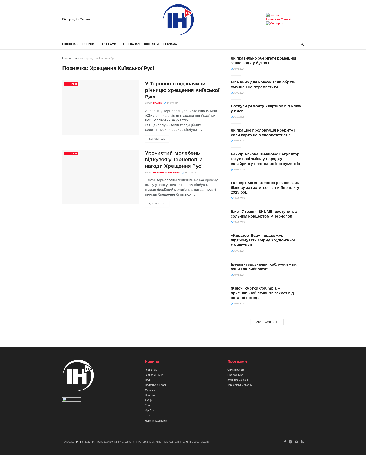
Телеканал (131, 44)
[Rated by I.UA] (71, 400)
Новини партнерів (156, 420)
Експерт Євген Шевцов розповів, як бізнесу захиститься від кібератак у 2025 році (265, 187)
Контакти (151, 44)
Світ (147, 415)
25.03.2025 (239, 303)
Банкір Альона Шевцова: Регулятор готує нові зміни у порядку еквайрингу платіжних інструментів (265, 159)
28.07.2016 (190, 172)
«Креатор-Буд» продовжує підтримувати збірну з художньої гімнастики (263, 240)
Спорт (148, 405)
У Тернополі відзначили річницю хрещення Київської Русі (182, 90)
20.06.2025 (239, 140)
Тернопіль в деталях (239, 385)
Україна (149, 410)
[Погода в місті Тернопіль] (285, 15)
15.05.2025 (239, 222)
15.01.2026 (239, 93)
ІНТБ (78, 441)
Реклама (170, 44)
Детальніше (157, 138)
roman (157, 103)
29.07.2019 (172, 103)
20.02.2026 (239, 69)
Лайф (148, 400)
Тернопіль (151, 369)
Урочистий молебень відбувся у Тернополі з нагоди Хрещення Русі (173, 159)
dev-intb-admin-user (166, 172)
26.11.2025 (238, 116)
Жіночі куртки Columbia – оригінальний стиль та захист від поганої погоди (262, 293)
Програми (108, 44)
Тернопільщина (154, 374)
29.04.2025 (239, 274)
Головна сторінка (72, 58)
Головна (69, 44)
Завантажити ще (267, 322)
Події (148, 380)
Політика (150, 395)
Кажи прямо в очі (237, 380)
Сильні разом (235, 369)
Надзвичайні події (155, 385)
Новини (88, 44)
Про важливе (235, 374)
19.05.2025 (239, 198)
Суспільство (152, 390)
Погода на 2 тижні (278, 19)
